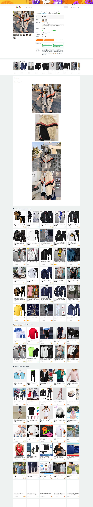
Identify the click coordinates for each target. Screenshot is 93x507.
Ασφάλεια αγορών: (38, 43)
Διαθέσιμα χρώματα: (37, 19)
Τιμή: (36, 16)
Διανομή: (37, 32)
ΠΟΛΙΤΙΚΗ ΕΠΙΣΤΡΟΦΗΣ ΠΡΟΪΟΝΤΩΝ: (37, 50)
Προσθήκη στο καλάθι (49, 39)
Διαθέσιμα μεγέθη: (38, 22)
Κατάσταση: (37, 28)
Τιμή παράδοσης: (38, 34)
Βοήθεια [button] (68, 4)
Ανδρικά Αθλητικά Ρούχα (53, 53)
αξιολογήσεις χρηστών (43, 13)
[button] (14, 7)
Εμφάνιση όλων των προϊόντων (17, 325)
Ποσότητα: (37, 36)
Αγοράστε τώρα (39, 39)
